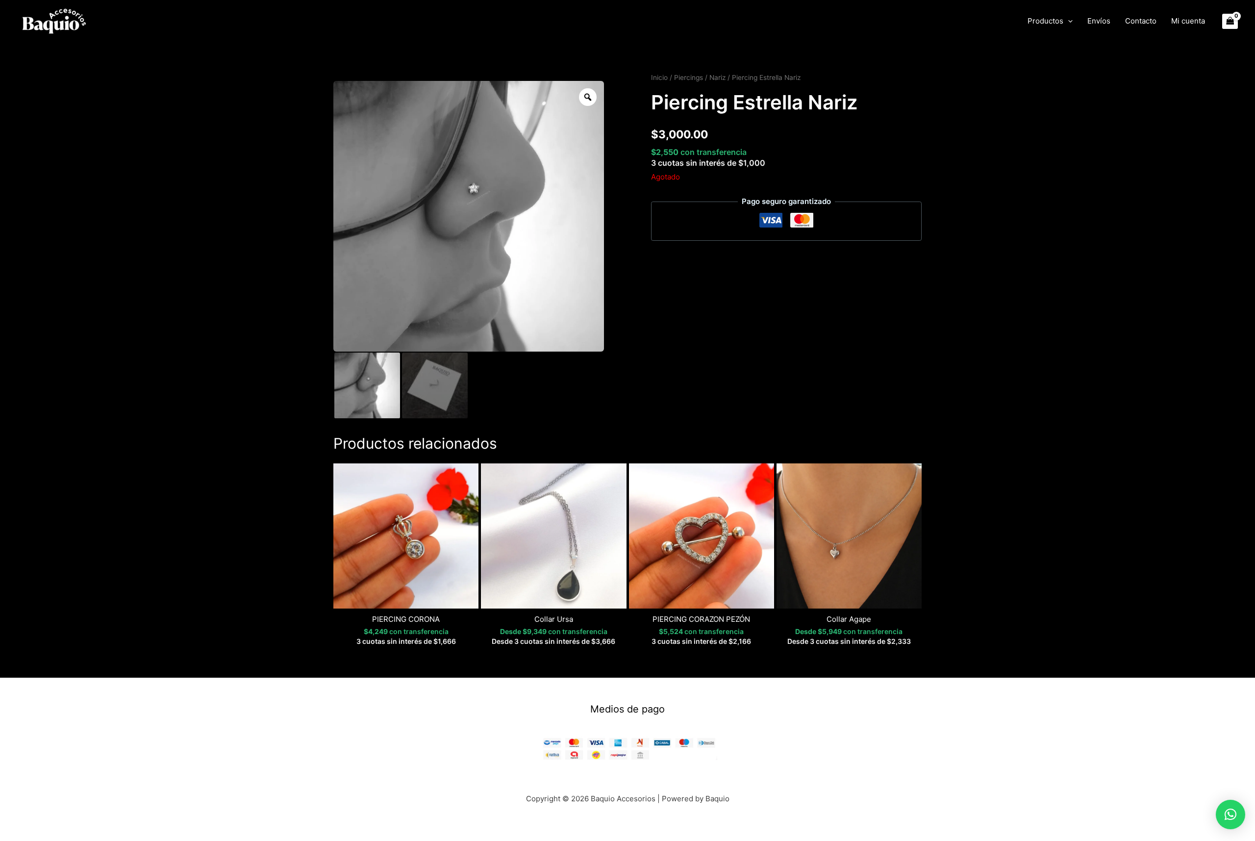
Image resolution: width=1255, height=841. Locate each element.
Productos (1045, 20)
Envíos (1098, 20)
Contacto (1140, 20)
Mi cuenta (1188, 20)
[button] (1068, 21)
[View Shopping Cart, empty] (1230, 21)
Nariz (717, 77)
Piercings (688, 77)
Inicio (659, 77)
